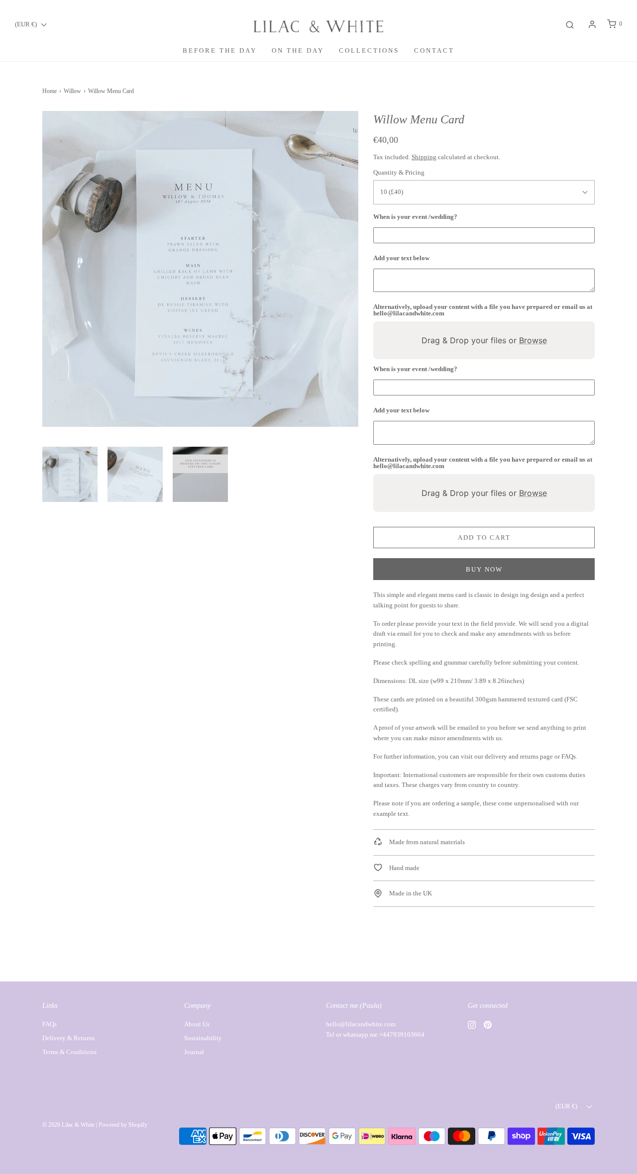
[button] (70, 474)
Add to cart (484, 537)
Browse (533, 340)
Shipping (424, 157)
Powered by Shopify (123, 1124)
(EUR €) (26, 24)
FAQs (568, 756)
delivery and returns (511, 756)
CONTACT (434, 50)
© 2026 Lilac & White (68, 1124)
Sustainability (203, 1038)
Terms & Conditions (69, 1052)
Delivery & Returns (68, 1038)
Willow (72, 91)
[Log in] (592, 24)
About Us (197, 1024)
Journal (194, 1052)
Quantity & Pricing (399, 172)
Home (49, 91)
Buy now (484, 569)
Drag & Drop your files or (484, 340)
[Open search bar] (570, 24)
